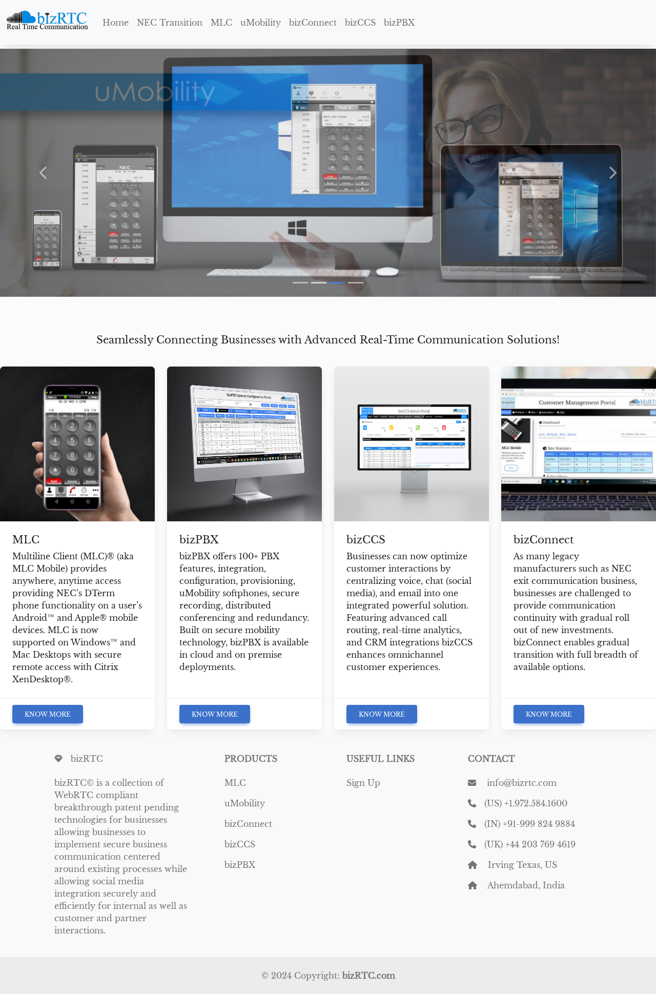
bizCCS (360, 22)
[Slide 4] (355, 283)
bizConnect (313, 22)
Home (115, 22)
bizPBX (399, 22)
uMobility (260, 22)
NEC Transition (169, 22)
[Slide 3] (337, 283)
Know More (48, 714)
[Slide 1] (300, 283)
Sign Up (363, 783)
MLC (221, 22)
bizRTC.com (368, 975)
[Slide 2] (318, 283)
